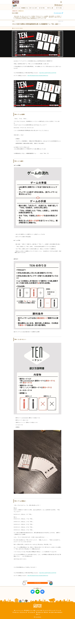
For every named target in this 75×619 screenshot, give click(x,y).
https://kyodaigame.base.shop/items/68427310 (38, 75)
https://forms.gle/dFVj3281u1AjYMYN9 (47, 72)
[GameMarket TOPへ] (37, 606)
